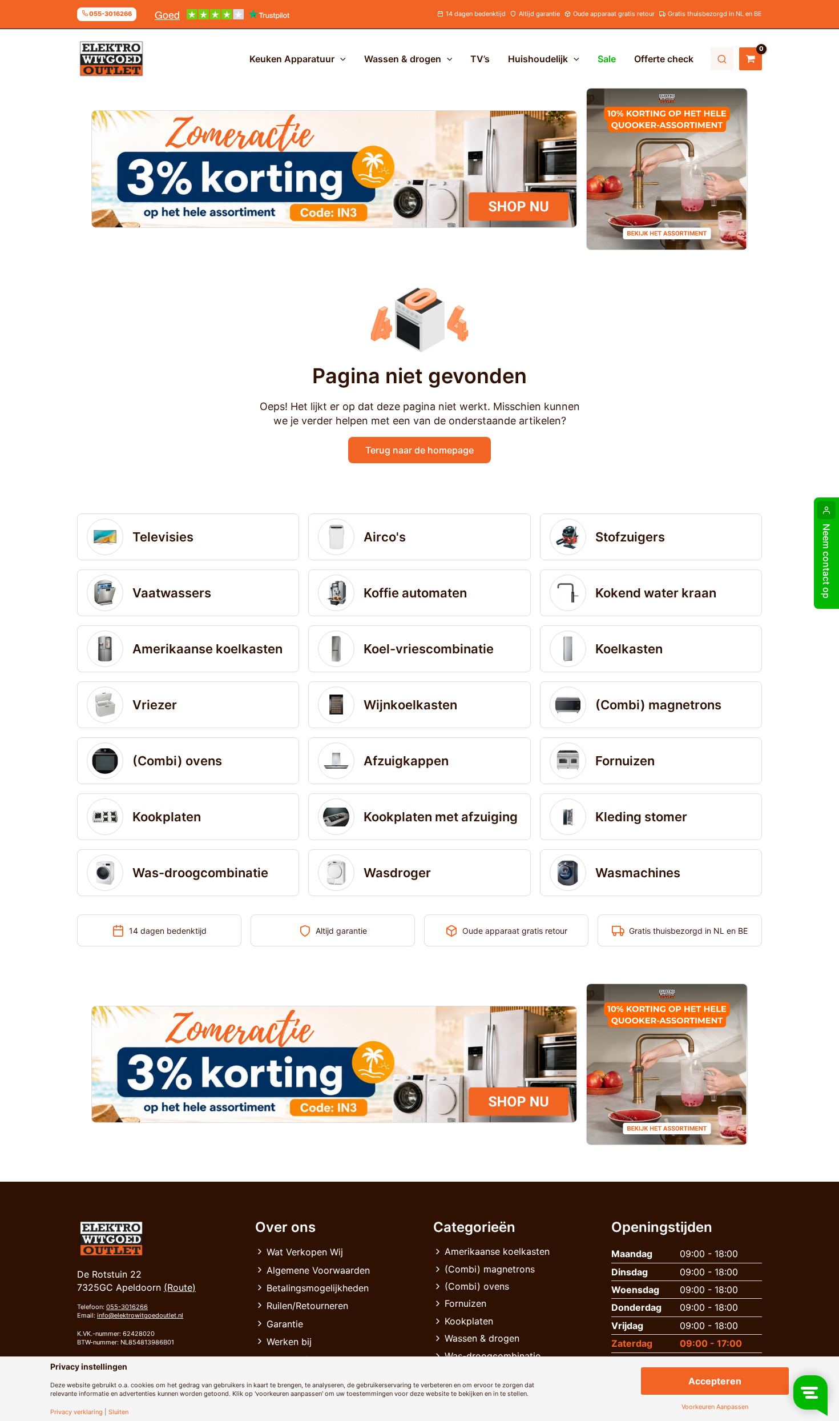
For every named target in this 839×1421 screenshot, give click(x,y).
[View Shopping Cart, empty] (750, 58)
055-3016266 (127, 1307)
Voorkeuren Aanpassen (714, 1407)
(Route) (180, 1287)
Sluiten (118, 1412)
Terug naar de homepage (419, 450)
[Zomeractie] (334, 169)
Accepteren (714, 1381)
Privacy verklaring (76, 1412)
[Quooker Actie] (667, 169)
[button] (340, 59)
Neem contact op (826, 561)
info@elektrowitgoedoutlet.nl (140, 1315)
